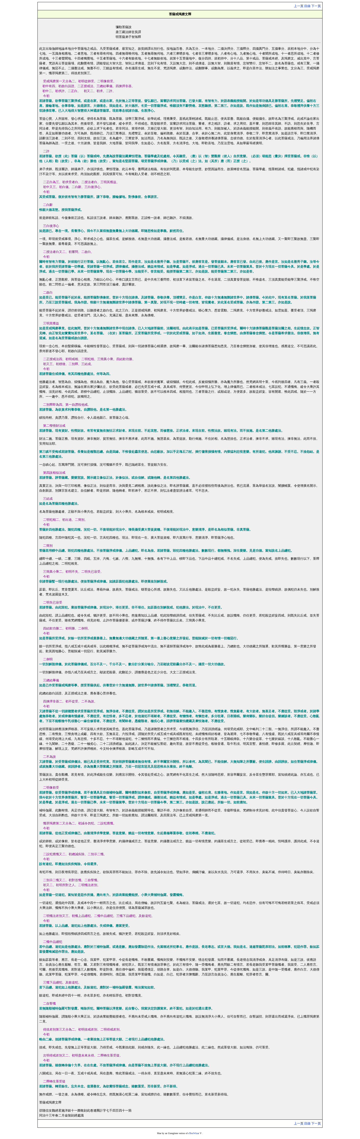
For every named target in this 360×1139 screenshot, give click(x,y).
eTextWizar (193, 1133)
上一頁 (298, 6)
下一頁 (316, 6)
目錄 (307, 6)
